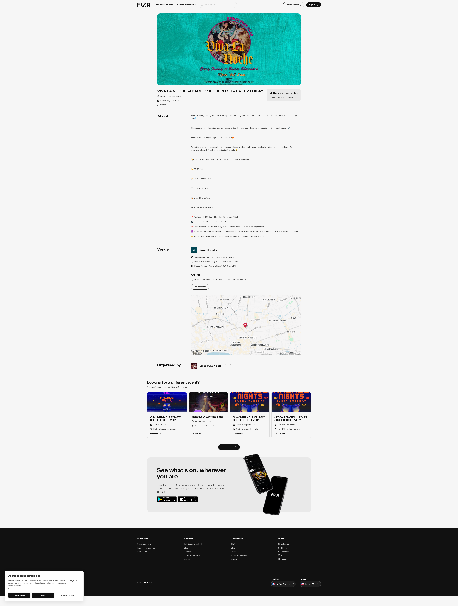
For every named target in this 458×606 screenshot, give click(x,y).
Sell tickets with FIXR (193, 544)
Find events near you (146, 548)
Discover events (164, 5)
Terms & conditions (192, 555)
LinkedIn (284, 559)
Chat (233, 544)
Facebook (285, 552)
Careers (187, 552)
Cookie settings (68, 595)
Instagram (285, 544)
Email (233, 552)
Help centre (142, 552)
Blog (186, 548)
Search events (209, 5)
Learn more (12, 589)
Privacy (187, 559)
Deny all (43, 595)
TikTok (284, 548)
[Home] (144, 5)
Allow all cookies (19, 595)
